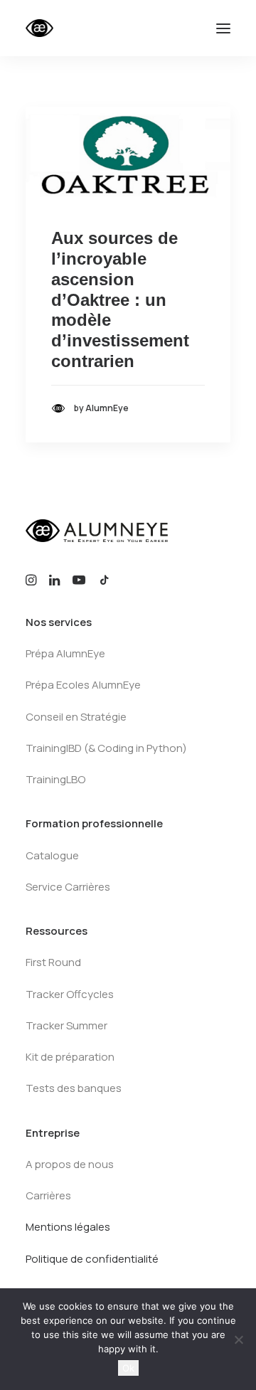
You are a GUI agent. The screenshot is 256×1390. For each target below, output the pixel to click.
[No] (238, 1339)
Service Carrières (68, 886)
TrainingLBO (55, 779)
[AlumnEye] (83, 28)
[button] (223, 28)
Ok (128, 1368)
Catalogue (52, 855)
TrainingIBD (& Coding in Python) (106, 748)
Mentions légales (68, 1226)
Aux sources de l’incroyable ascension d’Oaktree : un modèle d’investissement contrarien (120, 299)
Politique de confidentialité (92, 1258)
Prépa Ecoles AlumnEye (83, 684)
